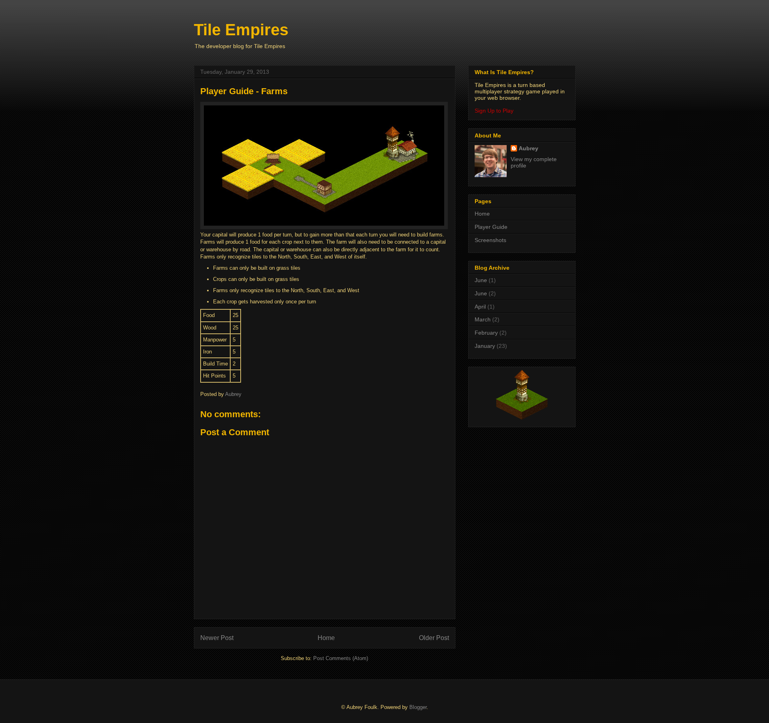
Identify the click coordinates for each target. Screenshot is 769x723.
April (480, 306)
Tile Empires (241, 29)
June (481, 280)
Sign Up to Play (494, 110)
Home (326, 637)
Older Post (434, 637)
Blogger (418, 707)
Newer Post (217, 637)
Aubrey (528, 148)
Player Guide (491, 227)
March (483, 319)
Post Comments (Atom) (340, 658)
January (485, 346)
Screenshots (490, 240)
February (486, 332)
